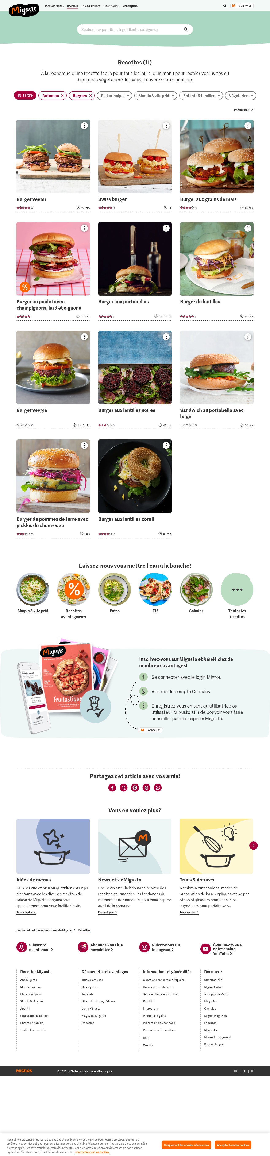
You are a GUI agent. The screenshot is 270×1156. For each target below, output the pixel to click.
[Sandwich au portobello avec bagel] (217, 381)
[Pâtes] (114, 596)
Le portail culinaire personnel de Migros (44, 930)
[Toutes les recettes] (237, 596)
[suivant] (253, 845)
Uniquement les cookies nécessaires (186, 1145)
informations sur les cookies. (92, 1152)
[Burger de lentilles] (217, 272)
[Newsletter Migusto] (134, 867)
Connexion (245, 5)
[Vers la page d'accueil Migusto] (24, 7)
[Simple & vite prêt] (32, 596)
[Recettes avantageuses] (73, 596)
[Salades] (196, 596)
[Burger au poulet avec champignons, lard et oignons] (53, 272)
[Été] (155, 596)
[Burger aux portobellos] (135, 272)
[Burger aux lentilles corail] (135, 490)
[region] (135, 1144)
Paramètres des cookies (159, 1030)
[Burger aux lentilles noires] (135, 381)
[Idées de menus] (53, 867)
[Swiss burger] (135, 167)
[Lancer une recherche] (225, 6)
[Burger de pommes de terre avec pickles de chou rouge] (53, 490)
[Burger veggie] (53, 381)
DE (236, 1071)
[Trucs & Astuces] (216, 867)
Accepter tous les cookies (233, 1145)
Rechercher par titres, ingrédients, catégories (135, 29)
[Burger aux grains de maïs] (217, 167)
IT (252, 1071)
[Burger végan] (53, 167)
